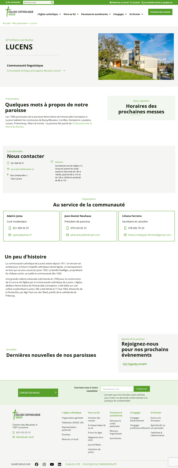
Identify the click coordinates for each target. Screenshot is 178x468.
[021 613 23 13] (14, 432)
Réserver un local (120, 2)
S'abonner (141, 388)
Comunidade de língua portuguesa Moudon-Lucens (34, 70)
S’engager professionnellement (138, 426)
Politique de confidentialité (99, 464)
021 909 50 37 (17, 163)
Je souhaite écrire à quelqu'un (158, 2)
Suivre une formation (156, 419)
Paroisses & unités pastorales (115, 423)
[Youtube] (51, 464)
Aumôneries (115, 438)
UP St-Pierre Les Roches (19, 40)
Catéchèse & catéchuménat (157, 434)
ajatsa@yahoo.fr (22, 235)
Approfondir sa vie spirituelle (158, 426)
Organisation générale (72, 417)
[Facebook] (36, 464)
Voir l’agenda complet (135, 363)
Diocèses (66, 434)
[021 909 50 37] (8, 163)
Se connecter (14, 2)
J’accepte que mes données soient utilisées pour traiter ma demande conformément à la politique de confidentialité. (125, 397)
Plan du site (73, 464)
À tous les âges (95, 432)
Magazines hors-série (96, 438)
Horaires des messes (94, 419)
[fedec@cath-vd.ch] (14, 437)
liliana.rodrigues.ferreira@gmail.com (149, 235)
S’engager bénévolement (137, 419)
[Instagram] (44, 464)
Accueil (6, 23)
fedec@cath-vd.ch (25, 437)
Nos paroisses (20, 23)
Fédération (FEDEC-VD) (72, 422)
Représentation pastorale (69, 428)
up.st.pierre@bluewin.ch (22, 169)
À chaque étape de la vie (97, 426)
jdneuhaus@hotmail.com (85, 235)
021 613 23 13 (23, 432)
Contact (136, 2)
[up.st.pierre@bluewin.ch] (8, 169)
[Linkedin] (59, 464)
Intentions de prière (94, 450)
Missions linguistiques (116, 432)
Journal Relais (94, 444)
